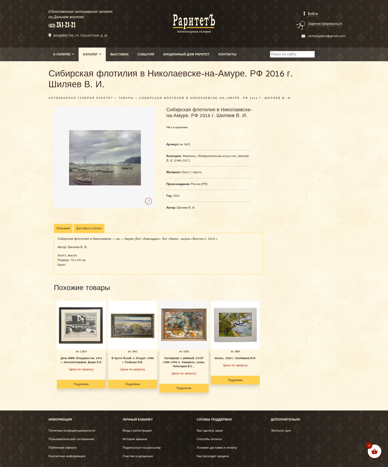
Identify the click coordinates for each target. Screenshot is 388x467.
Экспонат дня (281, 430)
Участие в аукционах (138, 456)
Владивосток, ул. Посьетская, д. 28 (80, 35)
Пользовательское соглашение (71, 439)
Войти (313, 14)
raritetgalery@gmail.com (327, 36)
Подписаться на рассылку (142, 448)
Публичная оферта (62, 448)
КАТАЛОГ (91, 54)
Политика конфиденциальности (71, 430)
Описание (63, 228)
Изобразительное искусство (217, 156)
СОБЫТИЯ (145, 54)
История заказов (135, 439)
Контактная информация (66, 456)
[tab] (63, 228)
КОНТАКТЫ (227, 54)
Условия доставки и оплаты (217, 448)
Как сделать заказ (210, 430)
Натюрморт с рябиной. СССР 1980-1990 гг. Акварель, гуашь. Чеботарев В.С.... (184, 362)
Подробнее (81, 384)
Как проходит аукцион (213, 456)
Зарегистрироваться (325, 24)
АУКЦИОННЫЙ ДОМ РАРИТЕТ (186, 54)
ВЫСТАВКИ (119, 54)
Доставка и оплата (89, 228)
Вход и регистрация (137, 430)
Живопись (189, 156)
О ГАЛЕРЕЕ (62, 54)
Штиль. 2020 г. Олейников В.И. (235, 358)
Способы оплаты (209, 439)
